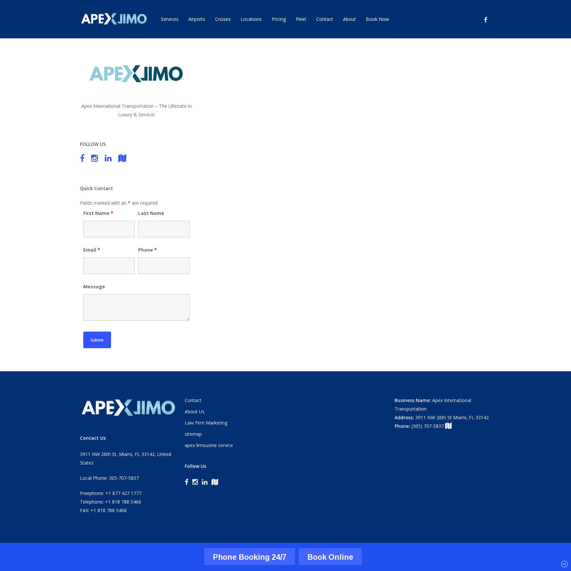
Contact (193, 400)
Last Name (151, 213)
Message (94, 286)
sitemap (193, 434)
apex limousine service (209, 445)
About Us (195, 411)
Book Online (330, 557)
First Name (98, 213)
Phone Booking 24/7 (249, 557)
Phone (147, 250)
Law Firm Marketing (206, 423)
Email (91, 250)
